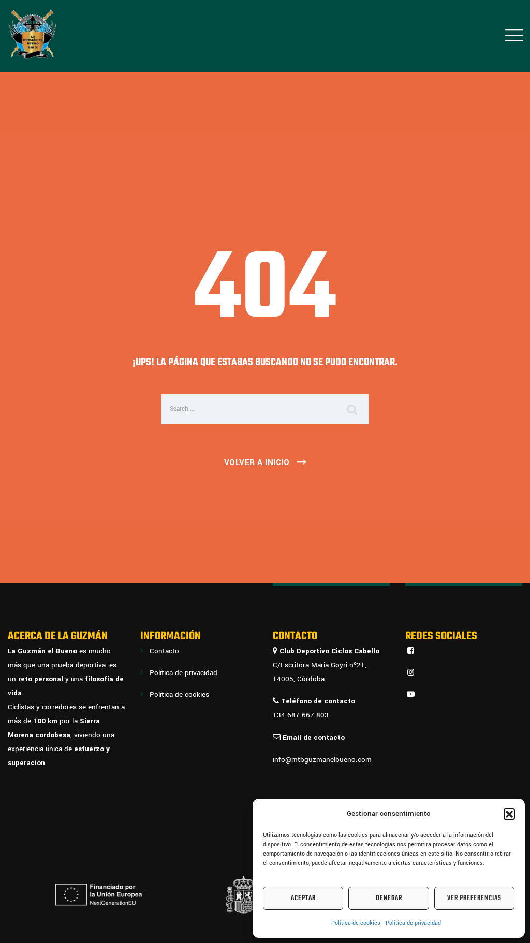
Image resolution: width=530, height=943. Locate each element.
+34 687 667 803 (301, 715)
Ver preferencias (474, 898)
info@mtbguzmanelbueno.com (322, 760)
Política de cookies (355, 923)
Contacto (164, 651)
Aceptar (303, 898)
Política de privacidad (413, 923)
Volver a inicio (257, 462)
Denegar (389, 898)
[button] (509, 814)
